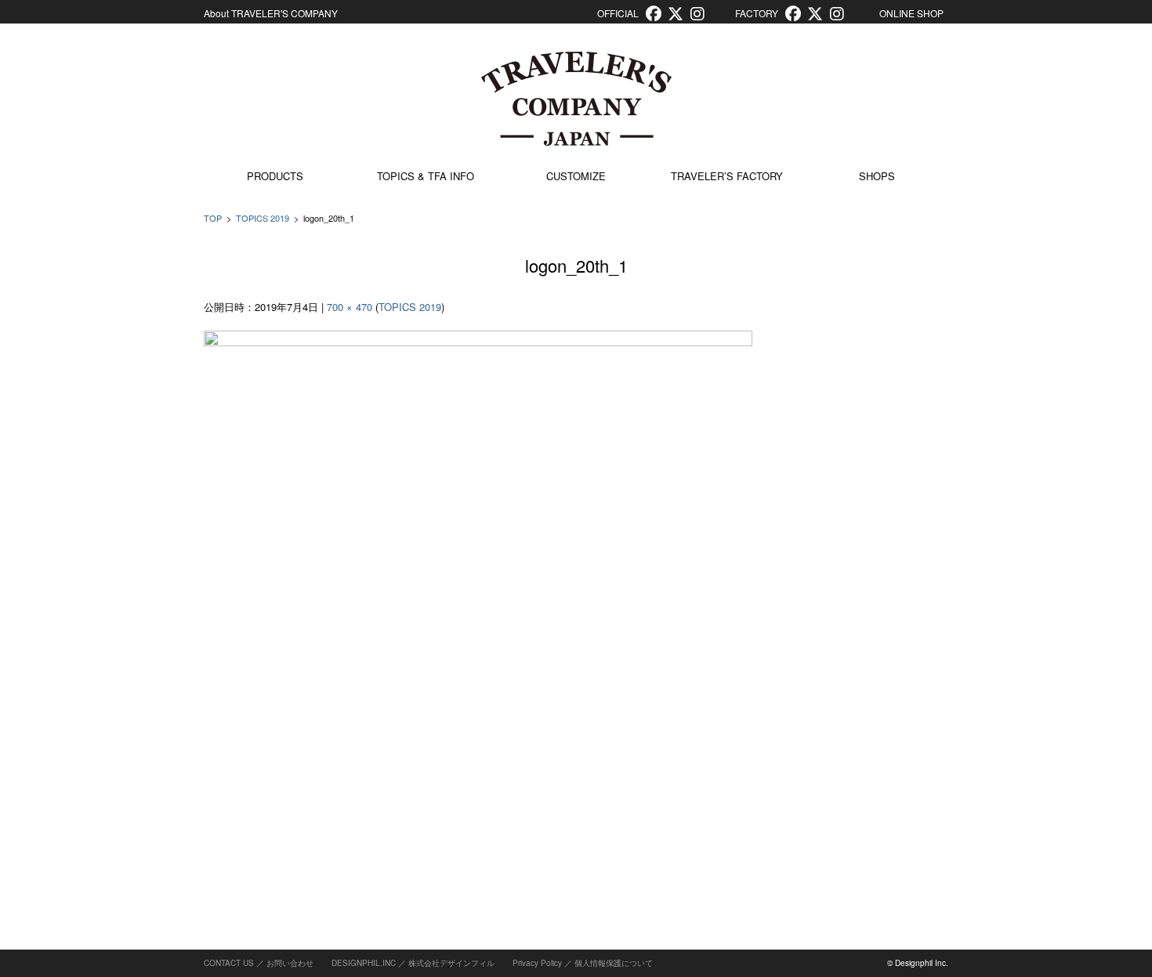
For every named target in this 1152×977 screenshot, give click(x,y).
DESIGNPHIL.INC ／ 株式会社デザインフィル (412, 962)
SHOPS (877, 175)
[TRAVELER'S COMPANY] (576, 99)
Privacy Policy (537, 962)
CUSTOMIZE (576, 175)
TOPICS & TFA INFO (425, 175)
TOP (213, 218)
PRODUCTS (275, 175)
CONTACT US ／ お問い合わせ (258, 962)
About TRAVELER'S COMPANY (271, 13)
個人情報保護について (613, 962)
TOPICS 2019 (262, 218)
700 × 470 (349, 306)
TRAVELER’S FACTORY (727, 175)
